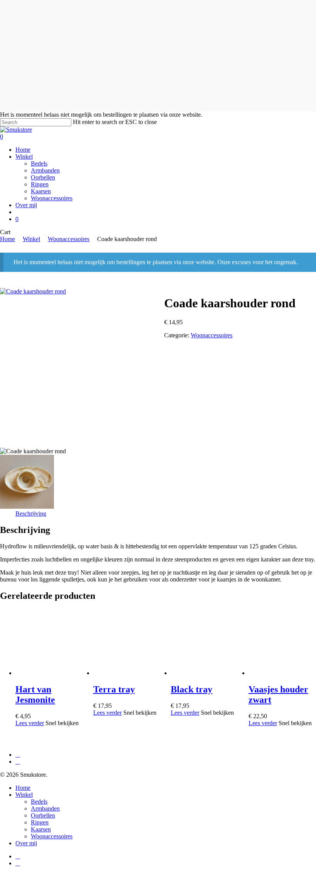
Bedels (39, 801)
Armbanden (45, 808)
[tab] (30, 513)
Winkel (31, 239)
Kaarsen (41, 829)
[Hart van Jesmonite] (48, 673)
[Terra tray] (126, 673)
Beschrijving (30, 513)
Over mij (26, 843)
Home (7, 239)
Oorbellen (43, 815)
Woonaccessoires (68, 239)
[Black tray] (204, 673)
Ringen (40, 822)
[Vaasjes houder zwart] (282, 673)
